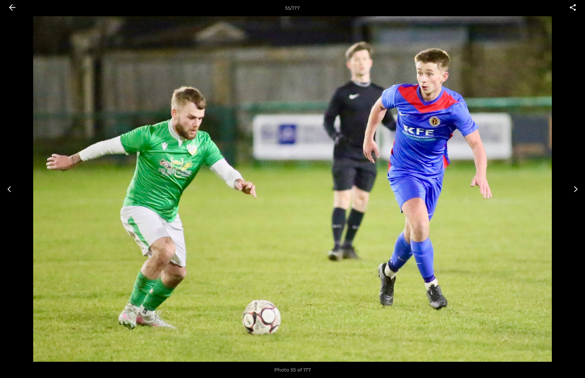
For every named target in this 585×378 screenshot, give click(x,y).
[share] (573, 8)
